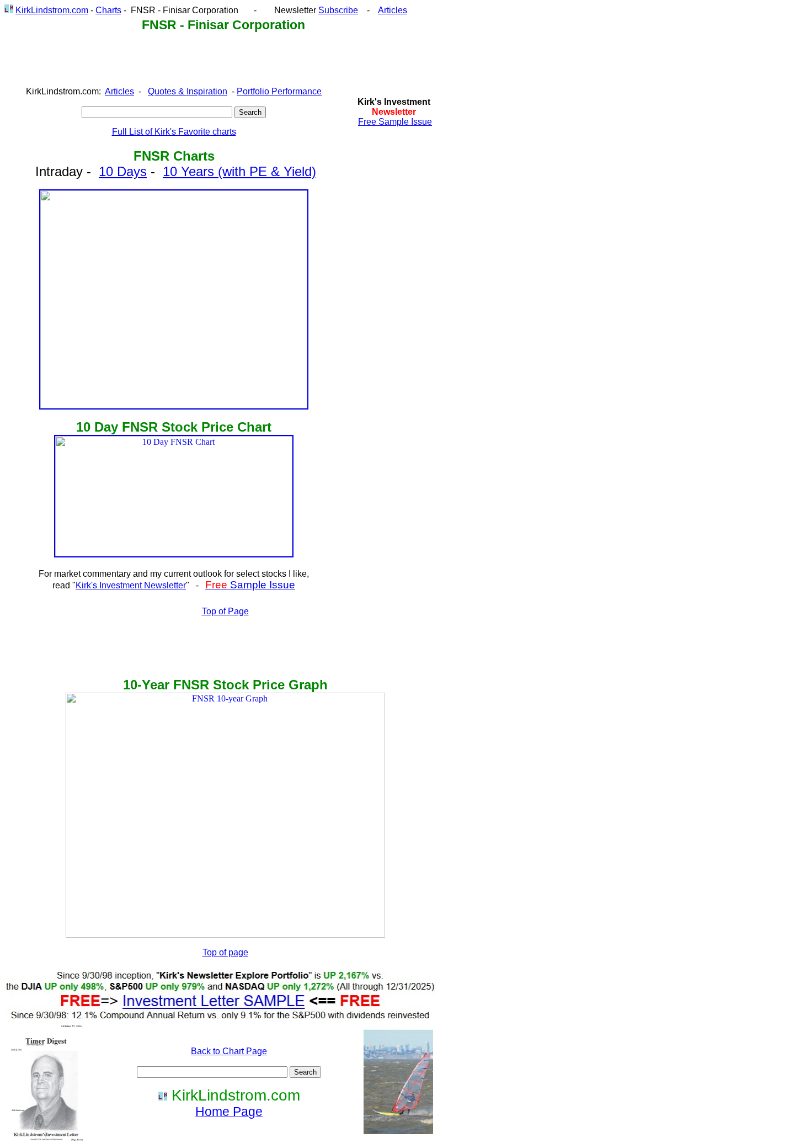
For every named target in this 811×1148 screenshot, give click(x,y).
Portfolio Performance (279, 91)
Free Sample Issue (395, 121)
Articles (392, 10)
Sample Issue (250, 585)
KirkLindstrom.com (51, 10)
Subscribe (338, 10)
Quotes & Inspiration (187, 91)
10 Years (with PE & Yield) (239, 171)
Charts (108, 10)
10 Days (123, 171)
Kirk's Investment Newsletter (131, 585)
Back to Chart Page (229, 1051)
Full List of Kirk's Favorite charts (174, 131)
